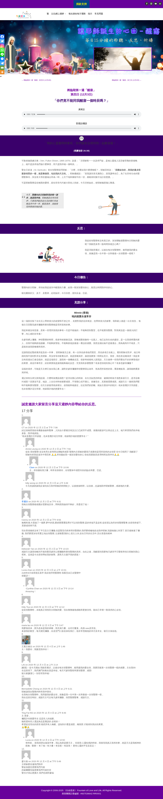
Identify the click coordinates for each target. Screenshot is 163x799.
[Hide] (1, 76)
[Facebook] (2, 36)
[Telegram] (2, 63)
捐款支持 (81, 4)
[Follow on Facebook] (147, 3)
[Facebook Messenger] (2, 59)
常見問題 (99, 14)
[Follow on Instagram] (151, 3)
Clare (31, 467)
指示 (90, 14)
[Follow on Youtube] (155, 3)
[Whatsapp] (2, 50)
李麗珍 (25, 501)
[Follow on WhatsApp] (160, 3)
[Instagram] (2, 45)
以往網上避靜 (57, 14)
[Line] (2, 54)
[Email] (2, 67)
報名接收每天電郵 (77, 14)
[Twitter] (2, 41)
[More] (2, 72)
